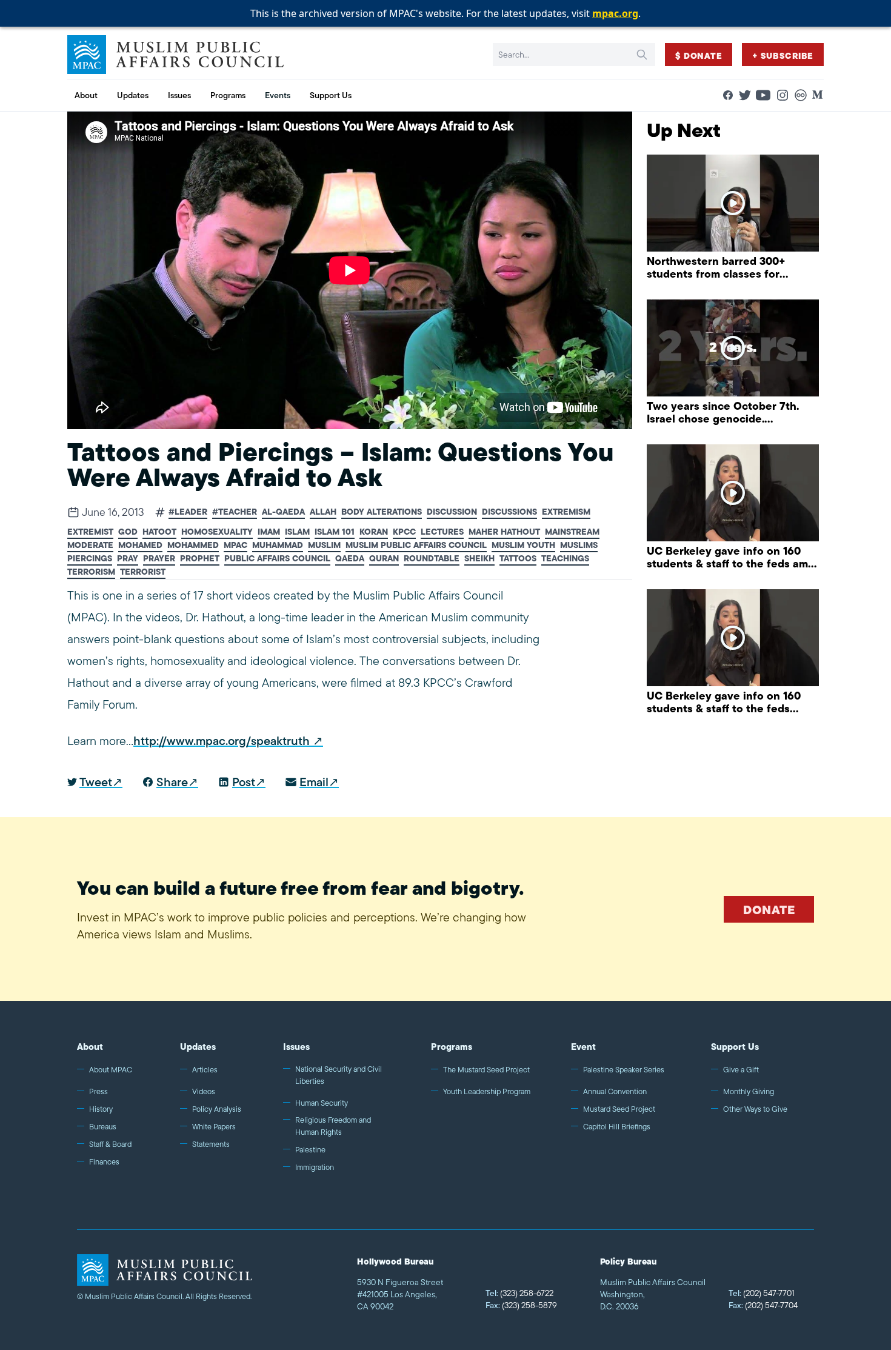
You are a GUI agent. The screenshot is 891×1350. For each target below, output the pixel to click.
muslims (579, 545)
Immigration (314, 1167)
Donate (769, 909)
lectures (442, 532)
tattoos (517, 558)
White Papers (214, 1126)
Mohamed (140, 545)
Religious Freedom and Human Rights (333, 1126)
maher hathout (504, 532)
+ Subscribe (782, 55)
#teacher (234, 512)
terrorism (91, 572)
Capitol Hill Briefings (616, 1126)
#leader (188, 512)
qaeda (349, 558)
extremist (90, 532)
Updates (198, 1047)
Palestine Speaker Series (623, 1069)
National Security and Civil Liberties (338, 1075)
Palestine (310, 1149)
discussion (452, 512)
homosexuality (217, 532)
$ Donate (698, 55)
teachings (565, 558)
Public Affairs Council (277, 558)
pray (127, 558)
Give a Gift (741, 1069)
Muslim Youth (523, 545)
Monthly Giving (748, 1091)
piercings (89, 558)
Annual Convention (615, 1091)
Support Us (735, 1047)
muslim (324, 545)
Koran (373, 532)
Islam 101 (335, 532)
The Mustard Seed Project (486, 1069)
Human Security (321, 1103)
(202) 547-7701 (762, 1293)
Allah (323, 512)
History (101, 1109)
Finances (104, 1162)
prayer (159, 558)
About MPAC (110, 1069)
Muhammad (277, 545)
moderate (90, 545)
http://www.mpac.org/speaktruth (221, 741)
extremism (566, 512)
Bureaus (102, 1126)
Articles (205, 1069)
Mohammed (193, 545)
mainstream (572, 532)
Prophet (199, 558)
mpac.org (615, 13)
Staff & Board (110, 1144)
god (128, 532)
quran (384, 558)
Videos (203, 1091)
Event (583, 1047)
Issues (296, 1047)
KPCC (404, 532)
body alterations (381, 512)
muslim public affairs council (416, 545)
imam (269, 532)
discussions (509, 512)
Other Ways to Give (755, 1109)
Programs (451, 1047)
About (90, 1047)
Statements (211, 1144)
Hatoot (159, 532)
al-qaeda (283, 512)
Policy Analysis (216, 1109)
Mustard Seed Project (619, 1109)
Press (98, 1091)
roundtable (431, 558)
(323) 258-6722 (519, 1293)
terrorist (142, 572)
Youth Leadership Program (486, 1091)
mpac (235, 545)
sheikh (479, 558)
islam (297, 532)
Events (277, 95)
